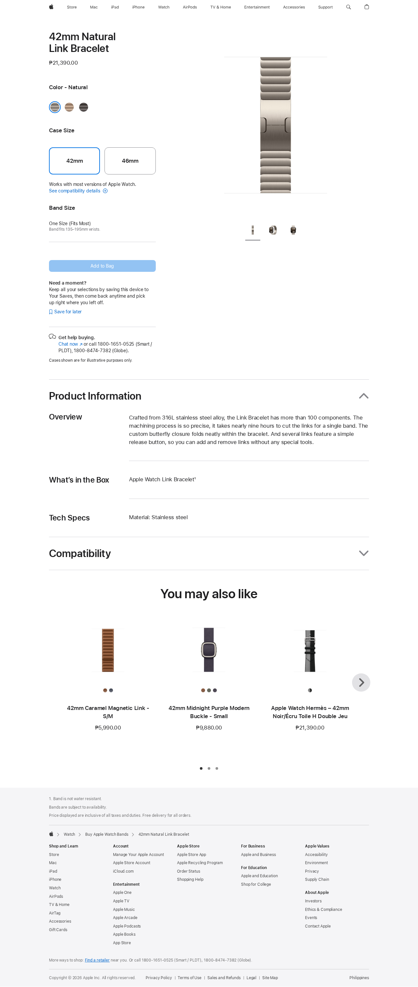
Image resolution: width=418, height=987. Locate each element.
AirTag (54, 913)
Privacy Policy (159, 978)
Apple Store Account (131, 863)
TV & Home (59, 904)
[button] (349, 7)
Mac (53, 863)
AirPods (56, 896)
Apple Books (124, 934)
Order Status (188, 871)
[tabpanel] (275, 124)
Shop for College (256, 884)
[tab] (252, 231)
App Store (122, 943)
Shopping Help (190, 879)
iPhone (55, 879)
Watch (69, 834)
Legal (251, 978)
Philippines (359, 978)
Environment (316, 863)
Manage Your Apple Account (138, 854)
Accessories (60, 921)
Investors (313, 901)
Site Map (270, 978)
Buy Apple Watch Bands (106, 834)
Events (311, 917)
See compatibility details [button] (75, 190)
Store (54, 854)
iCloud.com (123, 871)
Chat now (70, 344)
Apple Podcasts (127, 926)
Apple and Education (259, 876)
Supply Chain (317, 879)
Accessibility (316, 854)
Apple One (122, 892)
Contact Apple (317, 926)
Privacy (312, 871)
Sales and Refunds (224, 978)
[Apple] (51, 834)
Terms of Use (189, 978)
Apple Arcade (125, 917)
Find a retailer (97, 960)
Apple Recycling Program (200, 863)
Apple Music (124, 909)
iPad (53, 871)
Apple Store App (191, 854)
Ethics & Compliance (323, 909)
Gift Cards (58, 930)
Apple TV (121, 901)
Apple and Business (258, 854)
